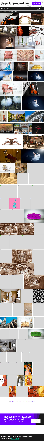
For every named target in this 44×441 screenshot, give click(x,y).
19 (32, 401)
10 (19, 401)
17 (29, 401)
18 (31, 401)
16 (28, 401)
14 (25, 401)
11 (20, 401)
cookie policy (15, 439)
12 (22, 401)
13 (23, 401)
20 (34, 401)
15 (26, 401)
